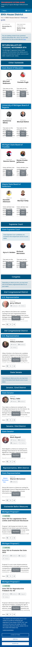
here (24, 39)
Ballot (28, 11)
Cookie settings (15, 635)
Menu (4, 11)
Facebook (14, 306)
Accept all (15, 643)
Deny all (15, 639)
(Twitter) (22, 306)
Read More (9, 94)
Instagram (14, 443)
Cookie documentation (8, 630)
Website (14, 344)
